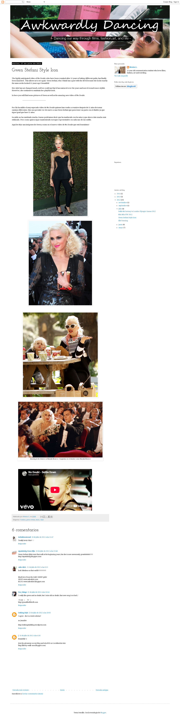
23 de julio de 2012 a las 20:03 (40, 613)
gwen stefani (30, 520)
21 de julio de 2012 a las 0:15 (37, 567)
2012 (119, 200)
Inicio (62, 690)
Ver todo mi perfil (121, 76)
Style (42, 520)
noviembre (123, 203)
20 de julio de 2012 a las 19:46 (47, 551)
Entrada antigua (102, 690)
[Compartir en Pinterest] (51, 516)
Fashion (23, 520)
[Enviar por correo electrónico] (41, 516)
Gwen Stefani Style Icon (127, 218)
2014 (119, 194)
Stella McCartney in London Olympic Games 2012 (137, 211)
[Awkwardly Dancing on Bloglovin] (125, 88)
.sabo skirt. (22, 567)
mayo (121, 228)
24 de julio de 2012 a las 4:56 (30, 636)
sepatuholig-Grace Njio (26, 551)
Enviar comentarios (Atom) (32, 694)
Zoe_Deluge (22, 592)
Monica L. (133, 67)
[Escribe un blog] (44, 516)
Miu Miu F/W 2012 (125, 215)
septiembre (123, 206)
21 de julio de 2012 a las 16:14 (38, 592)
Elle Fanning (123, 221)
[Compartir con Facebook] (49, 516)
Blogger (103, 713)
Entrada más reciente (21, 690)
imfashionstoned (24, 537)
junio (121, 225)
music (38, 520)
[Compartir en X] (46, 516)
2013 (119, 197)
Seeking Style (23, 613)
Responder (22, 544)
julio (120, 209)
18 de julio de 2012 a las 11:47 (42, 537)
